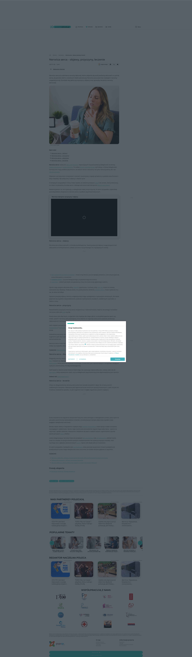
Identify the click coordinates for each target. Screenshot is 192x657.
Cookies (77, 354)
